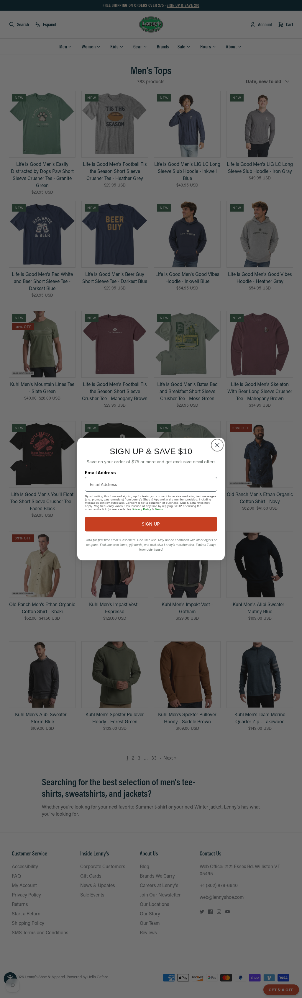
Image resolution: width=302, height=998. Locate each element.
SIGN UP (151, 523)
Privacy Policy (141, 509)
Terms (159, 509)
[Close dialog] (217, 445)
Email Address (100, 472)
